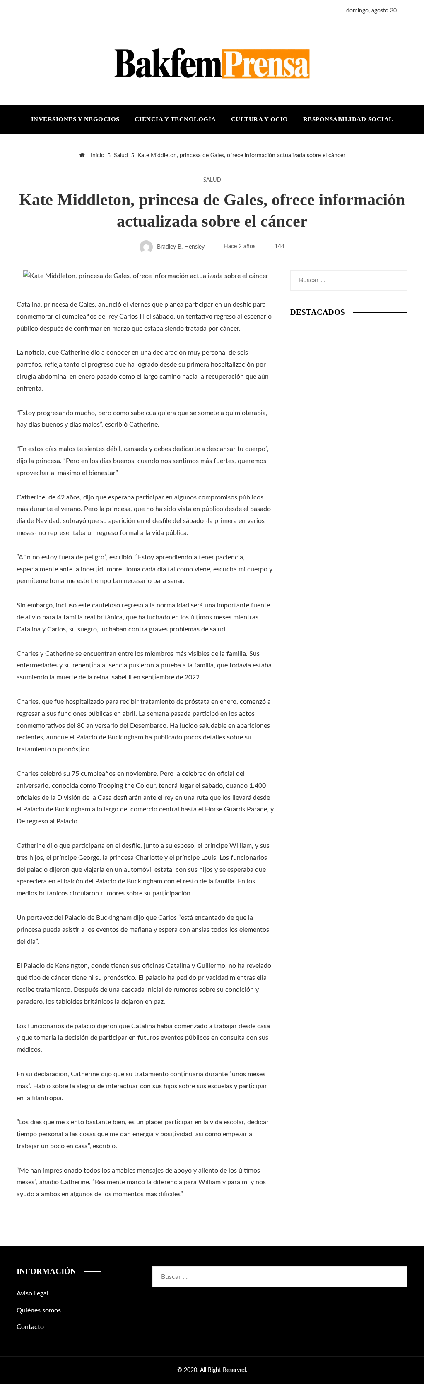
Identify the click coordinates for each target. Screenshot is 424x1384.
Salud (212, 179)
